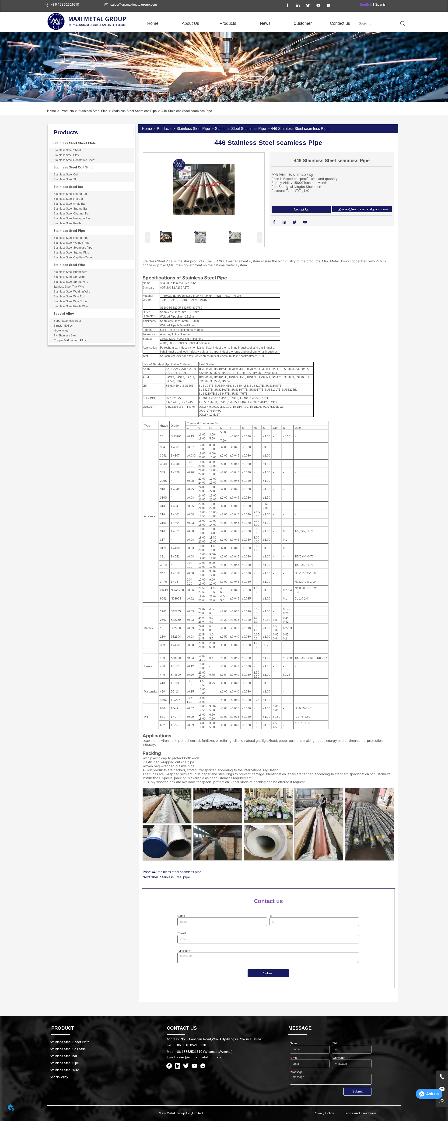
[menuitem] (190, 23)
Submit (268, 973)
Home (51, 111)
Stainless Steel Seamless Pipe (134, 111)
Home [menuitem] (152, 23)
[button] (190, 23)
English (366, 4)
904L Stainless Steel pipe (170, 877)
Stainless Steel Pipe (93, 111)
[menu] (246, 23)
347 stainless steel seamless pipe (176, 872)
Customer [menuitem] (303, 23)
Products (67, 111)
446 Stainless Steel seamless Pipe (186, 111)
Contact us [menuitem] (340, 23)
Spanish (381, 4)
